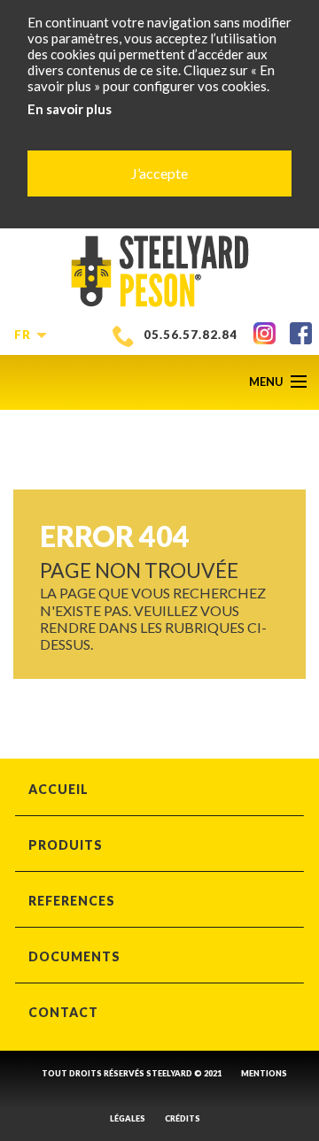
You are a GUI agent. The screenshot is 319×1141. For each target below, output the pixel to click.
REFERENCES (71, 900)
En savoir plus (69, 109)
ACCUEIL (58, 789)
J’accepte (159, 173)
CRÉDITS (182, 1118)
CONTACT (63, 1012)
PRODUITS (65, 844)
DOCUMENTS (74, 956)
